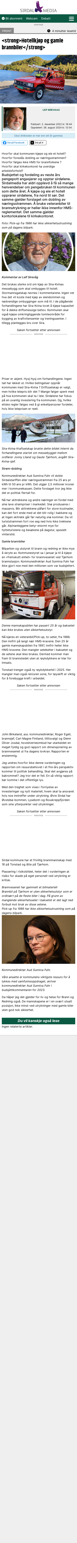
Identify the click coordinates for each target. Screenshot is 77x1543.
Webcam (32, 18)
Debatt (45, 18)
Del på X (39, 142)
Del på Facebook (16, 142)
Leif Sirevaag (51, 110)
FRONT (7, 31)
